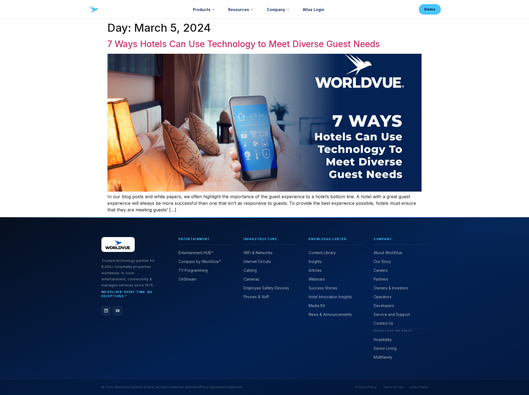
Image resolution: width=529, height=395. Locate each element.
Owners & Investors (391, 288)
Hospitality (383, 339)
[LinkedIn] (106, 310)
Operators (383, 297)
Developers (384, 305)
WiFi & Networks (258, 253)
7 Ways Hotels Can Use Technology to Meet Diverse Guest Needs (243, 44)
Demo (429, 9)
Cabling (250, 270)
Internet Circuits (257, 261)
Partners (381, 279)
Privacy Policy (366, 387)
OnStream (187, 279)
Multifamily (383, 357)
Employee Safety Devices (266, 288)
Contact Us (383, 323)
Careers (381, 270)
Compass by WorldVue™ (200, 261)
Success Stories (323, 288)
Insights (315, 261)
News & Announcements (330, 314)
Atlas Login (313, 9)
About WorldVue (388, 253)
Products (201, 9)
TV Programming (193, 270)
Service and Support (392, 314)
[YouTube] (117, 310)
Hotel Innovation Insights (330, 297)
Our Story (382, 261)
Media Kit (317, 305)
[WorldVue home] (93, 9)
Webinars (317, 279)
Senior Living (385, 348)
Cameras (251, 279)
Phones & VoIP (256, 297)
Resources (238, 9)
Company (276, 9)
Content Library (322, 253)
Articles (315, 270)
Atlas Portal (419, 387)
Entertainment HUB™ (196, 253)
